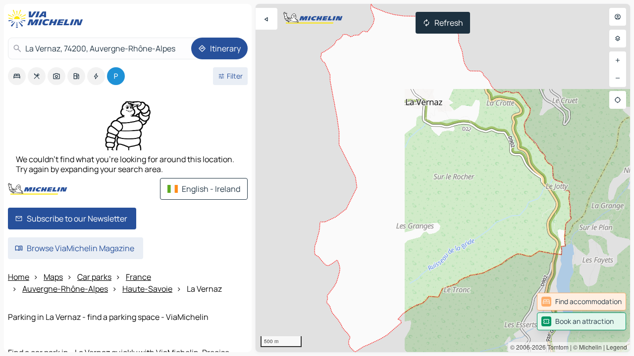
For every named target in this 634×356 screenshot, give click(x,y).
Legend (616, 347)
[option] (17, 76)
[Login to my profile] (617, 17)
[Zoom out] (617, 78)
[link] (581, 302)
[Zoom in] (617, 60)
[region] (443, 178)
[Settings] (617, 38)
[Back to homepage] (47, 19)
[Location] (617, 100)
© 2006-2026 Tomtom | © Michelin (556, 347)
